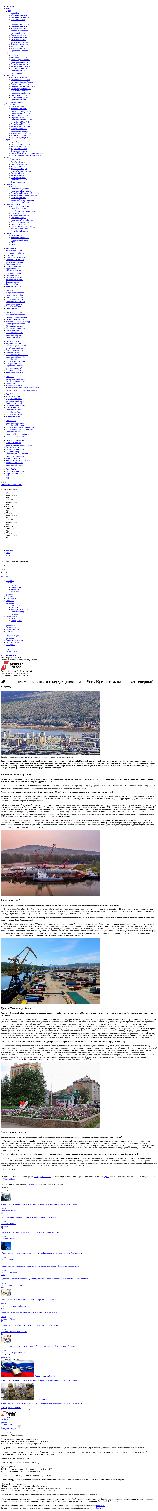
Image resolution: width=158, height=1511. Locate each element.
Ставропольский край (20, 202)
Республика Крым (18, 71)
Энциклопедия (17, 605)
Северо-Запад (11, 75)
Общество (10, 594)
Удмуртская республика (21, 133)
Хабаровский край (19, 224)
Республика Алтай (19, 175)
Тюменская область (19, 151)
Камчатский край (18, 213)
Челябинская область (20, 146)
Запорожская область (20, 238)
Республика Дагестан (20, 189)
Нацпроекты (11, 598)
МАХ (36, 1177)
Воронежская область (20, 24)
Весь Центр (16, 13)
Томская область (18, 182)
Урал (8, 140)
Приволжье (11, 104)
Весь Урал (15, 142)
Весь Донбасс (16, 235)
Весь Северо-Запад (19, 77)
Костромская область (20, 31)
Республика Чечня (18, 198)
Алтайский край (18, 162)
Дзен (106, 1177)
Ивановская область (19, 26)
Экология (10, 601)
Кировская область (19, 109)
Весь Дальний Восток (20, 206)
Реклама (9, 550)
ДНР (13, 244)
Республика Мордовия (20, 124)
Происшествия (12, 596)
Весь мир (10, 6)
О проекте (5, 1417)
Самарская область (19, 129)
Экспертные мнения (19, 609)
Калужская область (19, 28)
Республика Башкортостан (22, 120)
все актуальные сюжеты (11, 1408)
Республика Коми (18, 100)
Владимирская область (20, 22)
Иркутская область (19, 164)
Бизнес (9, 583)
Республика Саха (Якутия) (22, 220)
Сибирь (9, 158)
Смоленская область (19, 42)
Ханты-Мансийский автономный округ (27, 153)
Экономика (15, 585)
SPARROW (100, 1506)
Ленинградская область (21, 89)
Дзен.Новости (45, 1177)
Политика (10, 581)
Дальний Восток (13, 204)
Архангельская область (20, 80)
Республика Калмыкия (20, 66)
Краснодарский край (19, 62)
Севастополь (16, 73)
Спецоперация (40, 1399)
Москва (9, 8)
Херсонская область (19, 240)
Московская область (19, 15)
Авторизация (6, 1424)
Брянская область (18, 20)
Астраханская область (20, 57)
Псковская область (19, 95)
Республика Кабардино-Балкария (25, 193)
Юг (7, 53)
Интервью (15, 614)
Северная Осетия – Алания (22, 200)
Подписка (15, 618)
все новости (6, 1357)
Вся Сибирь (16, 160)
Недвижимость (17, 589)
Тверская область (18, 46)
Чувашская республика (20, 137)
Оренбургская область (20, 113)
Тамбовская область (19, 44)
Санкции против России (44, 1376)
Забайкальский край (19, 229)
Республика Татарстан (20, 126)
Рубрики (4, 576)
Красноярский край (19, 169)
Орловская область (19, 37)
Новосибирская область (21, 171)
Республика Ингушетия (21, 191)
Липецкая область (18, 35)
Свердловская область (20, 144)
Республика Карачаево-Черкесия (24, 195)
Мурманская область (19, 91)
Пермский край (17, 117)
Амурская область (18, 209)
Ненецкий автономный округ (23, 86)
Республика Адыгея (19, 64)
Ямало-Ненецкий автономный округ (26, 155)
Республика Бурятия (19, 231)
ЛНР (13, 242)
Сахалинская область (20, 222)
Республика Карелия (19, 97)
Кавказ (9, 184)
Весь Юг (14, 55)
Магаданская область (20, 215)
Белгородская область (20, 17)
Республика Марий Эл (20, 122)
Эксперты (10, 603)
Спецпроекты (12, 616)
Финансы (15, 592)
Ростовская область (19, 68)
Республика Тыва (18, 178)
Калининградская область (22, 82)
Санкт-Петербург (18, 102)
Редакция (5, 1422)
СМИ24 (99, 1508)
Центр (8, 11)
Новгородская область (20, 93)
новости (4, 574)
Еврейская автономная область (24, 211)
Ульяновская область (19, 135)
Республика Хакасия (19, 180)
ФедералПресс (9, 1179)
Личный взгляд (17, 612)
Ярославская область (19, 51)
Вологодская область (20, 84)
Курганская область (19, 149)
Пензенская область (19, 115)
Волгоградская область (20, 60)
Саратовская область (19, 131)
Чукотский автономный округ (23, 226)
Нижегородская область (21, 111)
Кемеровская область (20, 166)
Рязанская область (18, 40)
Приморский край (18, 218)
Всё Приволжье (17, 106)
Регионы (4, 2)
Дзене (31, 1184)
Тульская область (18, 48)
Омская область (17, 173)
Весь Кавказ (16, 186)
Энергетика (16, 587)
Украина (13, 1272)
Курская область (18, 33)
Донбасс (9, 233)
